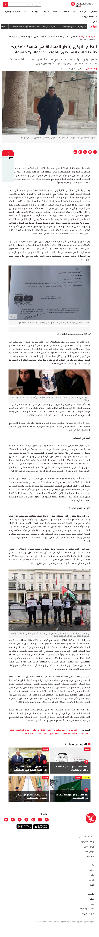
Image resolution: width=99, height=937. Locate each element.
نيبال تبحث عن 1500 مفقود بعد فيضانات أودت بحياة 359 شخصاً (46, 26)
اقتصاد (65, 11)
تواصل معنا (89, 851)
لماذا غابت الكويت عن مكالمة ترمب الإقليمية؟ (72, 768)
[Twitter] (40, 820)
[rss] (6, 820)
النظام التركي (29, 733)
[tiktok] (13, 820)
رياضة (35, 11)
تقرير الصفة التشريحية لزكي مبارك (75, 733)
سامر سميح (54, 733)
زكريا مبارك (42, 733)
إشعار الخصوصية (87, 841)
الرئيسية (91, 37)
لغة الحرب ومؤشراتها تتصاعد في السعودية (72, 796)
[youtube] (26, 820)
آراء (74, 11)
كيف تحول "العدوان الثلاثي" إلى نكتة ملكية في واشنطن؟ (30, 768)
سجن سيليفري (59, 730)
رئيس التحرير (89, 846)
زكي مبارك (73, 730)
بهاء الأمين (91, 68)
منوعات (45, 11)
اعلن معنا (90, 856)
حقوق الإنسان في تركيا (42, 730)
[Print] (75, 152)
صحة (26, 11)
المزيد (94, 21)
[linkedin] (20, 820)
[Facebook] (47, 820)
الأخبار (94, 11)
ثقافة (55, 11)
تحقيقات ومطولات (11, 11)
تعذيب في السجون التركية (19, 730)
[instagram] (33, 820)
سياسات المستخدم (86, 836)
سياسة (83, 11)
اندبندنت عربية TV (88, 16)
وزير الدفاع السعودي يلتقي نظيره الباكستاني (31, 796)
